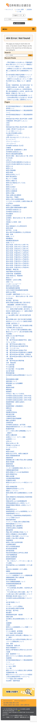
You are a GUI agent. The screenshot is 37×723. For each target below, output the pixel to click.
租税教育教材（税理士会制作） (15, 402)
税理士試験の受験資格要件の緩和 (16, 207)
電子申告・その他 (11, 230)
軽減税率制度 (10, 429)
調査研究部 (9, 457)
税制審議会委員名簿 (12, 240)
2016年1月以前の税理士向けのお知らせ (18, 164)
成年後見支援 (10, 414)
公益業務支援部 (11, 544)
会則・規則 (9, 643)
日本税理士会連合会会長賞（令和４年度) (18, 400)
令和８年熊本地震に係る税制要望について (19, 95)
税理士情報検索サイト (13, 647)
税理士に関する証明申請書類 (15, 199)
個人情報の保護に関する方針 (11, 703)
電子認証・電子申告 (12, 300)
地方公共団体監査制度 (13, 546)
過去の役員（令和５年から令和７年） (18, 244)
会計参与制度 (10, 371)
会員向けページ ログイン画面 (15, 437)
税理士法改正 (10, 451)
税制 (7, 224)
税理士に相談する (11, 180)
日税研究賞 (9, 422)
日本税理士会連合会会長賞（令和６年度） (19, 396)
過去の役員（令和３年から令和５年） (18, 247)
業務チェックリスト (12, 491)
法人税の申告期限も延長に (14, 133)
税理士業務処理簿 (11, 486)
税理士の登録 (10, 193)
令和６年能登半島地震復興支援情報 (17, 290)
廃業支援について (11, 381)
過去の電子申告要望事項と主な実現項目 (18, 232)
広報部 (8, 625)
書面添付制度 (10, 387)
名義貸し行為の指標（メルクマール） (18, 536)
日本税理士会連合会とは (13, 152)
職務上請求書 (10, 476)
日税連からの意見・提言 (13, 222)
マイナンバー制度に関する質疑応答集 (18, 521)
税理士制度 (9, 172)
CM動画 (8, 147)
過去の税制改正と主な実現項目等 (16, 226)
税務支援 (9, 389)
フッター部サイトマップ (13, 131)
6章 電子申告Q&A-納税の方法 (15, 344)
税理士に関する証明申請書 (14, 542)
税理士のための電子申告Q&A (15, 336)
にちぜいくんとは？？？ (13, 284)
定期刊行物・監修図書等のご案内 (16, 149)
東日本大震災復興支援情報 (14, 154)
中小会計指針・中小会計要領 (15, 369)
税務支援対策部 (11, 519)
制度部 (8, 449)
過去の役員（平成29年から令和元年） (18, 253)
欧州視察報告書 (11, 579)
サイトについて (11, 139)
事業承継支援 (10, 373)
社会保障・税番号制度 (13, 681)
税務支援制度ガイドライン (14, 524)
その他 (8, 604)
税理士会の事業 (11, 292)
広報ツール (9, 282)
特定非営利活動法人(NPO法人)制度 (17, 552)
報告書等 (9, 612)
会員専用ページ (20, 23)
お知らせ (9, 160)
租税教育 (9, 391)
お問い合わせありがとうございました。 (18, 137)
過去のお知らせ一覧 (12, 443)
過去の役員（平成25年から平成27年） (18, 255)
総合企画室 (9, 629)
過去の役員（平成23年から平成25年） (18, 257)
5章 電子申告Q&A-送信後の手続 (16, 350)
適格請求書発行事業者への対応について (18, 505)
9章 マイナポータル (12, 348)
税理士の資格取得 (11, 191)
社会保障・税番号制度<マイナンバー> (18, 294)
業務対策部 (9, 464)
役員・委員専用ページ (13, 654)
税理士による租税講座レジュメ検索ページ (19, 627)
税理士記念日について (13, 174)
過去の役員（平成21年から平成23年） (18, 259)
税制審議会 (9, 238)
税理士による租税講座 (13, 205)
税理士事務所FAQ (11, 474)
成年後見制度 (10, 550)
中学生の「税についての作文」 (15, 393)
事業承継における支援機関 (14, 383)
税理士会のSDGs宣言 (12, 286)
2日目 (8, 125)
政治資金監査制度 (11, 548)
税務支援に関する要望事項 (14, 526)
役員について (10, 242)
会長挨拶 (9, 216)
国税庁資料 (9, 616)
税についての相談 (11, 178)
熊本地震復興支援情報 (13, 288)
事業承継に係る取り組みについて (16, 596)
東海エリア (9, 185)
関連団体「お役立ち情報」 (14, 280)
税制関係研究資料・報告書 (14, 614)
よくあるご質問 (19, 9)
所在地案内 (9, 213)
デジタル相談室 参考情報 (14, 631)
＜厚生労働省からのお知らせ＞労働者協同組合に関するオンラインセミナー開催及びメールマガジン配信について (19, 64)
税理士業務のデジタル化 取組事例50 (17, 472)
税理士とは (9, 166)
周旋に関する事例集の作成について (17, 532)
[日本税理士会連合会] (18, 5)
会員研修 (9, 385)
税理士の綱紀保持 (11, 435)
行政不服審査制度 (11, 555)
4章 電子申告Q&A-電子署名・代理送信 (18, 354)
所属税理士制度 (11, 480)
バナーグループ (11, 143)
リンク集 (18, 11)
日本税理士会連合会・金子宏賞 (15, 424)
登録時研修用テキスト (13, 513)
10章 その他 (10, 338)
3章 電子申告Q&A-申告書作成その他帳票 (19, 352)
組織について (10, 236)
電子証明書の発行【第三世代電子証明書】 (19, 319)
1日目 (8, 123)
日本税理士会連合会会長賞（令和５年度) (18, 398)
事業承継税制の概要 (12, 379)
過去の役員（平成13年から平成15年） (18, 267)
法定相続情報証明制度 (13, 478)
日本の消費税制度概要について (15, 581)
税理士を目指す (11, 187)
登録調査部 (9, 540)
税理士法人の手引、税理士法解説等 (17, 453)
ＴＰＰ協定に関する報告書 (14, 633)
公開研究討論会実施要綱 (13, 418)
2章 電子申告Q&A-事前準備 (15, 360)
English (15, 15)
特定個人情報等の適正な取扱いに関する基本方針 (16, 705)
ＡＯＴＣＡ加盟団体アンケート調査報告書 (19, 575)
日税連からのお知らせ (13, 445)
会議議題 (9, 623)
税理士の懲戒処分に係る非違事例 (16, 534)
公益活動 (9, 410)
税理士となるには (11, 189)
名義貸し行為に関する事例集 (15, 538)
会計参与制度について (13, 602)
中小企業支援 (10, 365)
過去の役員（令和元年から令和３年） (18, 249)
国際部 (8, 571)
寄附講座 (9, 404)
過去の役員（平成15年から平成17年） (18, 265)
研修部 (8, 507)
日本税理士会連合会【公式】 (15, 145)
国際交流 (9, 408)
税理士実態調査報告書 (13, 455)
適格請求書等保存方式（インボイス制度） (19, 426)
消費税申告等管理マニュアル (15, 488)
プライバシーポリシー (13, 141)
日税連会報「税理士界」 (13, 645)
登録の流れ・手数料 (12, 197)
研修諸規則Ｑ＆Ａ (11, 509)
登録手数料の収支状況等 (13, 271)
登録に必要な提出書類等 (13, 195)
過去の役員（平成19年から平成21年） (18, 261)
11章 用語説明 (11, 362)
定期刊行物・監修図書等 (13, 273)
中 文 (22, 15)
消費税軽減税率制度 (12, 470)
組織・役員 (9, 234)
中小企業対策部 (11, 586)
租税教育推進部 (11, 559)
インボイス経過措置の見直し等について (18, 468)
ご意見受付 (29, 9)
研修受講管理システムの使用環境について (19, 511)
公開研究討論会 (11, 416)
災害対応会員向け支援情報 (14, 528)
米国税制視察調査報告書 (13, 583)
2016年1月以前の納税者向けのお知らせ (18, 162)
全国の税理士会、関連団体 (14, 275)
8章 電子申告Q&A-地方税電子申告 (17, 346)
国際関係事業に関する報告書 (15, 577)
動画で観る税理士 (11, 176)
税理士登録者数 (11, 170)
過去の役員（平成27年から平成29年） (18, 251)
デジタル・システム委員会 (14, 606)
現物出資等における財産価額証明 (16, 501)
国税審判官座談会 (11, 412)
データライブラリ (11, 447)
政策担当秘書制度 (11, 557)
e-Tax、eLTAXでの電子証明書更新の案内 (18, 329)
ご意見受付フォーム (12, 135)
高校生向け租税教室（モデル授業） (17, 569)
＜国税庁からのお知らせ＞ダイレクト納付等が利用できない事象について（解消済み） (19, 81)
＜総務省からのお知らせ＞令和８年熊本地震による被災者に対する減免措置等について (19, 70)
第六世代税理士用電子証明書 (15, 608)
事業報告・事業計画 (12, 269)
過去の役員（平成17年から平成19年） (18, 263)
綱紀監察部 (9, 530)
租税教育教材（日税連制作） (15, 406)
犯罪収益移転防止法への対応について (18, 503)
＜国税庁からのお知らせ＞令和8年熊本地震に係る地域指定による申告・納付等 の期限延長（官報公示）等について (19, 91)
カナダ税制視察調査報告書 (14, 573)
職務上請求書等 (11, 420)
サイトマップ (9, 9)
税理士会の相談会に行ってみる (15, 183)
